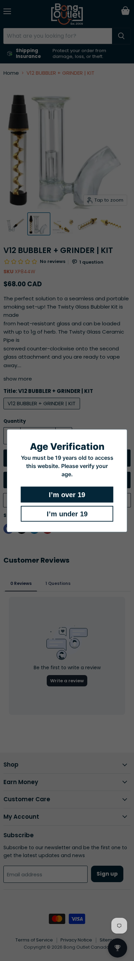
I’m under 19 (67, 513)
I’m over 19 (67, 494)
